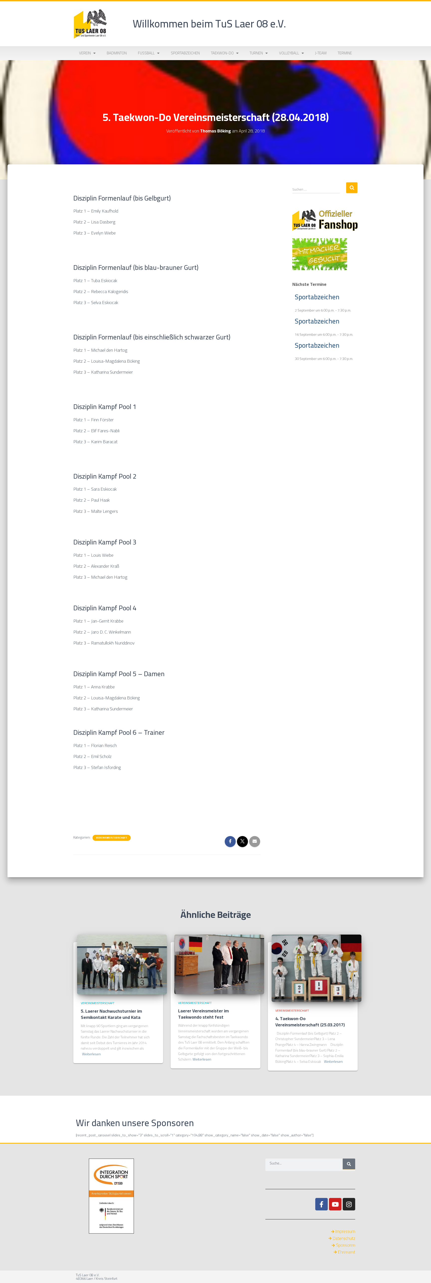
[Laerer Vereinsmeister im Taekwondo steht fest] (219, 964)
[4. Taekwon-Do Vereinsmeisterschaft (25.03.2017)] (316, 967)
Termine (345, 53)
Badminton (117, 53)
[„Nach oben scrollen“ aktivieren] (421, 1273)
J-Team (320, 53)
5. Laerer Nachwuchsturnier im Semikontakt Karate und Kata (111, 1014)
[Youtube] (335, 1204)
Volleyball (289, 53)
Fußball (146, 53)
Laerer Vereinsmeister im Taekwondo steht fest (203, 1014)
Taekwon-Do (222, 53)
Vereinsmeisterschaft (111, 838)
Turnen (256, 53)
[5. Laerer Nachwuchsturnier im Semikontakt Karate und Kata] (122, 964)
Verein (85, 53)
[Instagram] (349, 1204)
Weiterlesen (91, 1054)
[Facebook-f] (321, 1204)
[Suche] (349, 1164)
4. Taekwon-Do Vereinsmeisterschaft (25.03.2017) (310, 1021)
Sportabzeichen (185, 53)
